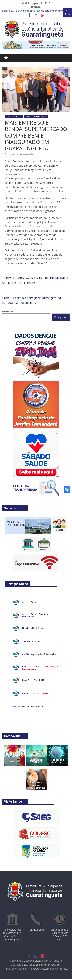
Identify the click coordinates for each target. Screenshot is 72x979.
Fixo (8, 116)
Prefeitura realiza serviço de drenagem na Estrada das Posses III (31, 300)
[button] (67, 12)
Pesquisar (7, 311)
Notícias (18, 116)
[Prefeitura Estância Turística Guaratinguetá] (6, 58)
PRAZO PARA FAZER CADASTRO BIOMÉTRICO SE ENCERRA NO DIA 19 (35, 280)
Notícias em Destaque (36, 116)
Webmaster (28, 153)
